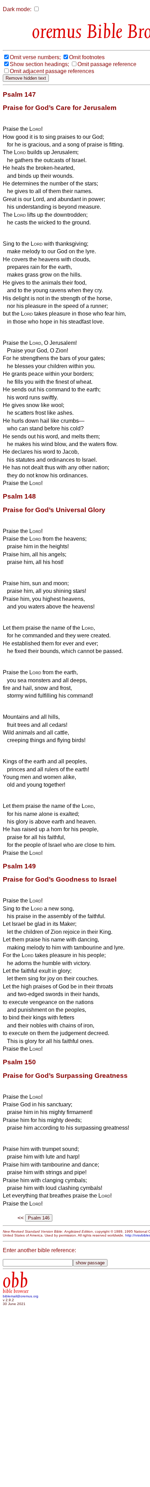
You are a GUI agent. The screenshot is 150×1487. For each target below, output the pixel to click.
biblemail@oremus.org (20, 1296)
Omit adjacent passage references (52, 71)
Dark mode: (17, 9)
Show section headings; (39, 64)
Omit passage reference (106, 64)
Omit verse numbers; (35, 57)
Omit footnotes (87, 57)
